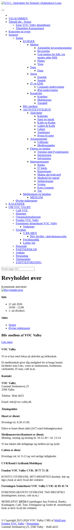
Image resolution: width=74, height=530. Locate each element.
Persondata (33, 523)
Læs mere (7, 342)
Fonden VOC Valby (12, 523)
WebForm (60, 520)
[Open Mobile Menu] (2, 10)
